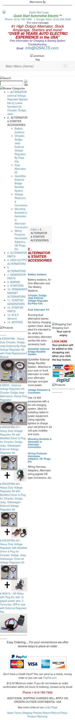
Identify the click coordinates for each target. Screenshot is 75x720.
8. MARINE (13, 282)
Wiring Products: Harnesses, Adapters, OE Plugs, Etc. (21, 240)
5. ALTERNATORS (16, 269)
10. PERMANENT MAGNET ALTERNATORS (17, 292)
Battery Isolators (19, 130)
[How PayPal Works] (38, 671)
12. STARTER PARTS (15, 309)
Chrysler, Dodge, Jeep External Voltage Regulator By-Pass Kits (20, 148)
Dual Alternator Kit (20, 168)
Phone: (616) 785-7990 (18, 19)
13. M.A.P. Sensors (13, 316)
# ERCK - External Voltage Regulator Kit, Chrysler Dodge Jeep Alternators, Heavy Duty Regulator (13, 392)
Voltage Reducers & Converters (39, 391)
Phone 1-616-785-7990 (38, 692)
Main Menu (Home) (20, 66)
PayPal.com (50, 677)
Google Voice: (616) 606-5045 (53, 19)
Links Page (51, 707)
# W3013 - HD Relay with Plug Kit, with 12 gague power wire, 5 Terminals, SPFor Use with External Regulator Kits (13, 602)
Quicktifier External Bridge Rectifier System (20, 183)
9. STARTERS (15, 285)
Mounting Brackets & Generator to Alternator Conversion (40, 443)
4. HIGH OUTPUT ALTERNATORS (17, 261)
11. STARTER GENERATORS (16, 302)
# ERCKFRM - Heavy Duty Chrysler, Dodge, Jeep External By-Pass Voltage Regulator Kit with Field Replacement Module (13, 348)
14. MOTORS (15, 322)
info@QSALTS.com (42, 47)
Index (34, 229)
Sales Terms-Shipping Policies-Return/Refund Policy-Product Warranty (37, 714)
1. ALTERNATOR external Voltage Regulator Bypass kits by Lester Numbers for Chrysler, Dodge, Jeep (17, 103)
